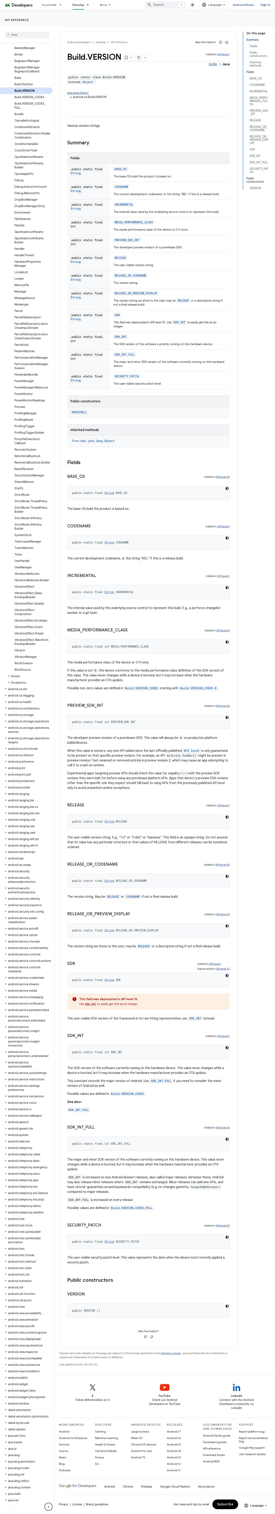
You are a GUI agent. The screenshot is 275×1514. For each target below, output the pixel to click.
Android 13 (174, 1457)
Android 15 (174, 1444)
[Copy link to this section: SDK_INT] (88, 1036)
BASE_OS (121, 169)
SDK (117, 315)
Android (64, 1431)
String (75, 173)
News (62, 1457)
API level (192, 751)
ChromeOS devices (143, 1444)
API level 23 (223, 477)
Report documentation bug (253, 1439)
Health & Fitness (105, 1444)
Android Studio (243, 5)
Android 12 (174, 1464)
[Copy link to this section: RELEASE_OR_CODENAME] (122, 864)
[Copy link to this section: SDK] (79, 963)
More (103, 5)
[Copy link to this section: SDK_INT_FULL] (99, 1127)
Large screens (140, 1431)
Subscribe (225, 1504)
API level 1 (224, 54)
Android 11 (173, 1470)
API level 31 (223, 630)
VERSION (77, 412)
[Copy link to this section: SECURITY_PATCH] (105, 1225)
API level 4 (223, 526)
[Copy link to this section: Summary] (93, 143)
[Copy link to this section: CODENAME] (95, 526)
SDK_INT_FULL (125, 354)
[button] (26, 676)
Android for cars (141, 1451)
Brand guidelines (97, 1504)
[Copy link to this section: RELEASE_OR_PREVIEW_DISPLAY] (134, 914)
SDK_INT (179, 322)
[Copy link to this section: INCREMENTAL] (100, 576)
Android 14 (174, 1451)
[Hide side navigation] (48, 1507)
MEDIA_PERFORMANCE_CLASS (134, 222)
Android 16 (174, 1438)
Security (64, 1444)
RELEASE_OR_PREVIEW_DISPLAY (136, 293)
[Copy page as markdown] (139, 57)
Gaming (100, 1431)
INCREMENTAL (124, 204)
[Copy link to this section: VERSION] (89, 1294)
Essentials (49, 5)
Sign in (265, 5)
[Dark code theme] (227, 488)
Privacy (99, 1457)
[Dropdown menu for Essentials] (62, 5)
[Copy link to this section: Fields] (85, 462)
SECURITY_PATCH (127, 376)
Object (87, 82)
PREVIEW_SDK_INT (127, 240)
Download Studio (214, 1455)
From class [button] (93, 441)
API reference (17, 20)
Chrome (128, 1486)
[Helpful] (221, 42)
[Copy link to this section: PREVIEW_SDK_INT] (107, 705)
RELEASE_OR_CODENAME (130, 275)
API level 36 (223, 1127)
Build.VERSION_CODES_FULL (131, 1208)
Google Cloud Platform (175, 1486)
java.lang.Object (78, 93)
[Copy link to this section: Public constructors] (117, 1280)
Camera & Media (106, 1451)
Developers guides (214, 1442)
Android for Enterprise (73, 1438)
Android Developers (79, 42)
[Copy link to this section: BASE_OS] (89, 476)
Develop (78, 5)
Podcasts (64, 1470)
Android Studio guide (216, 1435)
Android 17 (174, 1431)
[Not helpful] (227, 42)
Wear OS (137, 1438)
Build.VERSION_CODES (141, 688)
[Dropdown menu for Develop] (89, 5)
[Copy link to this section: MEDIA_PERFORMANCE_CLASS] (132, 630)
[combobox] (165, 4)
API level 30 (223, 864)
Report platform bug (252, 1431)
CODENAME (121, 187)
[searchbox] (27, 35)
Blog (62, 1464)
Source (63, 1451)
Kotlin (213, 64)
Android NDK (211, 1461)
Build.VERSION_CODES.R (198, 688)
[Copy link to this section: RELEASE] (88, 805)
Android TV (138, 1457)
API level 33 (223, 914)
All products (206, 1486)
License (77, 1504)
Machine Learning (106, 1438)
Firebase (146, 1486)
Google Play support (252, 1447)
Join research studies (252, 1454)
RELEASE (120, 258)
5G (97, 1464)
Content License (171, 1353)
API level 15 (223, 968)
